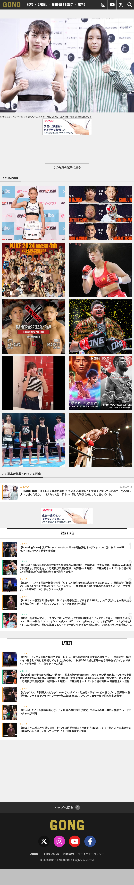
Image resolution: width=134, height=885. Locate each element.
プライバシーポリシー (91, 854)
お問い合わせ (51, 854)
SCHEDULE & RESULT (62, 4)
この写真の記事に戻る (67, 167)
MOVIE (81, 4)
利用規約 (68, 854)
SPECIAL (42, 4)
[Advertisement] (67, 770)
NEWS (30, 4)
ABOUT (35, 854)
